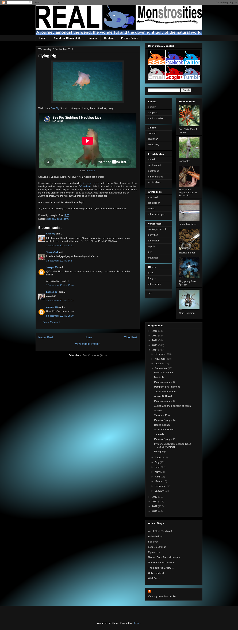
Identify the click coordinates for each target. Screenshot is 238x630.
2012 (155, 501)
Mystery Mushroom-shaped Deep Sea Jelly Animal (172, 445)
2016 (155, 340)
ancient (152, 106)
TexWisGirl (52, 252)
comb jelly (153, 144)
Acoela (158, 410)
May (157, 471)
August (159, 457)
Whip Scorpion (187, 313)
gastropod (153, 170)
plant (150, 272)
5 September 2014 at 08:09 (60, 315)
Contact (109, 38)
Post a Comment (51, 322)
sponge (152, 133)
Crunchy (50, 233)
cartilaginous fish (157, 229)
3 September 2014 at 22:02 (60, 300)
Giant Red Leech (163, 372)
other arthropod (156, 214)
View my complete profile (162, 596)
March (159, 481)
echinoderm (63, 219)
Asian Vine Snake (164, 429)
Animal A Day (155, 536)
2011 (155, 506)
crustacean (154, 202)
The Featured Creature (161, 567)
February (160, 486)
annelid (152, 159)
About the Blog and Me (67, 38)
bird (150, 252)
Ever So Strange (157, 546)
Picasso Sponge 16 (164, 382)
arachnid (153, 197)
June (158, 467)
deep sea (51, 219)
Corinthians (86, 186)
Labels (93, 38)
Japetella (159, 434)
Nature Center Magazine (161, 562)
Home (42, 38)
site (150, 293)
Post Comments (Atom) (95, 355)
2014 (155, 349)
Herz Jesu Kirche (90, 183)
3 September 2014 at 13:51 (60, 245)
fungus (152, 278)
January (159, 490)
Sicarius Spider (187, 252)
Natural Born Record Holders (164, 557)
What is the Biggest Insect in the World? (188, 192)
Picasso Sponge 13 (164, 439)
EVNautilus (90, 171)
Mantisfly (159, 377)
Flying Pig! (160, 451)
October (159, 363)
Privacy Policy (129, 38)
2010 (155, 511)
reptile (151, 246)
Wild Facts (154, 578)
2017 (155, 335)
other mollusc (155, 176)
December (161, 354)
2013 (155, 496)
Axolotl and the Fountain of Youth (172, 405)
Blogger (136, 623)
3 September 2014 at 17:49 (60, 285)
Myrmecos (154, 552)
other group (154, 284)
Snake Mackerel (187, 224)
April (157, 476)
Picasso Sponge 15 (164, 401)
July (157, 462)
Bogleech (153, 541)
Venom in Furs (162, 415)
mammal (153, 257)
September (161, 368)
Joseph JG (52, 267)
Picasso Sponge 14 (164, 420)
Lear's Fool (52, 292)
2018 (155, 330)
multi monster (155, 118)
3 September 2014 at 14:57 (60, 260)
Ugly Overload (156, 573)
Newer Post (45, 337)
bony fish (153, 234)
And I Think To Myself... (161, 531)
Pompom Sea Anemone (167, 386)
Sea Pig (55, 108)
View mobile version (87, 343)
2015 (155, 345)
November (161, 358)
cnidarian (153, 138)
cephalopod (154, 165)
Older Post (130, 337)
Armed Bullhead (163, 396)
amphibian (154, 240)
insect (151, 208)
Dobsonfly (184, 161)
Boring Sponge (162, 424)
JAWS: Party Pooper (165, 391)
